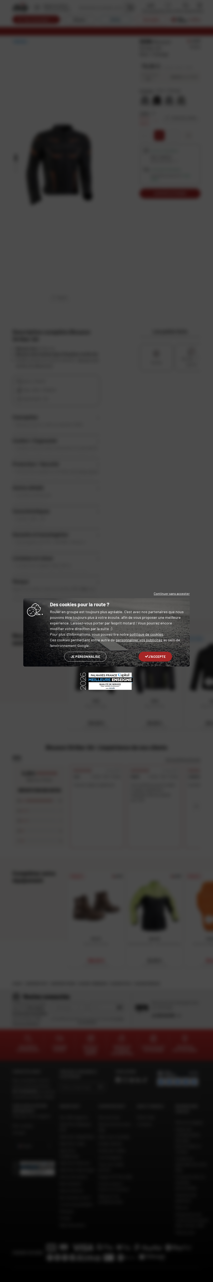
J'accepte (157, 656)
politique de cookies (146, 634)
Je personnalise (85, 656)
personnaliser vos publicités (139, 640)
